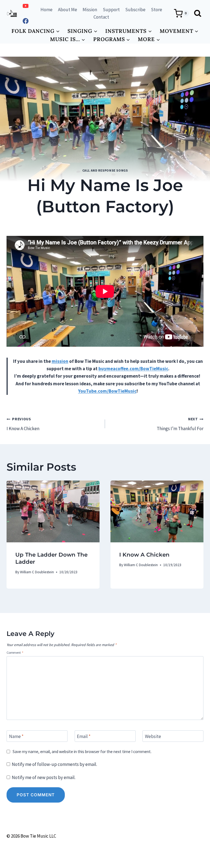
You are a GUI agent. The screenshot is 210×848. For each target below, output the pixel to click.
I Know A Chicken (23, 424)
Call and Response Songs (105, 170)
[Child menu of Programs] (111, 39)
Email (84, 736)
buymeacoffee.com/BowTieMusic (133, 369)
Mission (90, 10)
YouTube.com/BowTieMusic (107, 391)
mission (60, 361)
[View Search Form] (197, 13)
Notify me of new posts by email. (43, 777)
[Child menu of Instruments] (128, 31)
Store (156, 10)
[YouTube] (25, 6)
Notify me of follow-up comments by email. (54, 764)
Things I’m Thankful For (180, 424)
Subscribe (135, 10)
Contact (101, 17)
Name (16, 736)
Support (111, 10)
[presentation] (53, 512)
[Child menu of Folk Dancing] (36, 31)
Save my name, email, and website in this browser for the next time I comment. (82, 751)
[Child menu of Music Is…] (67, 39)
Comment (15, 652)
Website (153, 736)
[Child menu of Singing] (82, 31)
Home (46, 10)
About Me (67, 10)
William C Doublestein (96, 224)
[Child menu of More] (149, 39)
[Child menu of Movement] (179, 31)
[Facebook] (25, 21)
